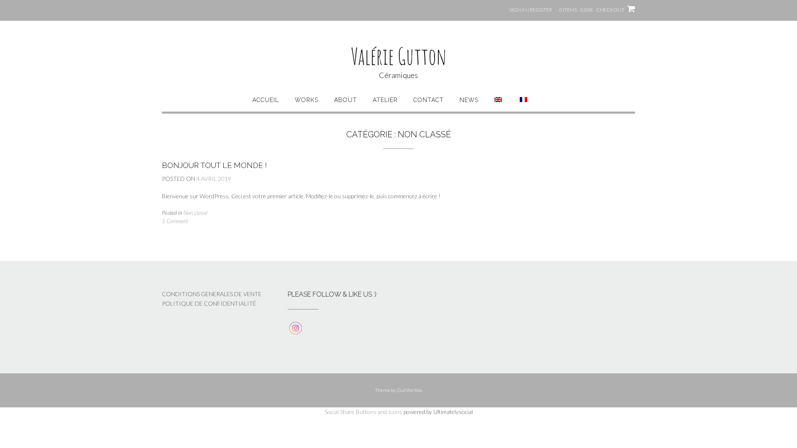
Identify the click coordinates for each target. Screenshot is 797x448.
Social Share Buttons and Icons (363, 411)
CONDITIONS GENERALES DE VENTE (212, 293)
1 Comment (175, 221)
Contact (428, 100)
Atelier (385, 100)
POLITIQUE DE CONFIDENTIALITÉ (209, 303)
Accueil (265, 100)
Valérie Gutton (399, 55)
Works (306, 100)
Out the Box (410, 390)
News (469, 100)
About (345, 100)
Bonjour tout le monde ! (214, 165)
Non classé (195, 212)
